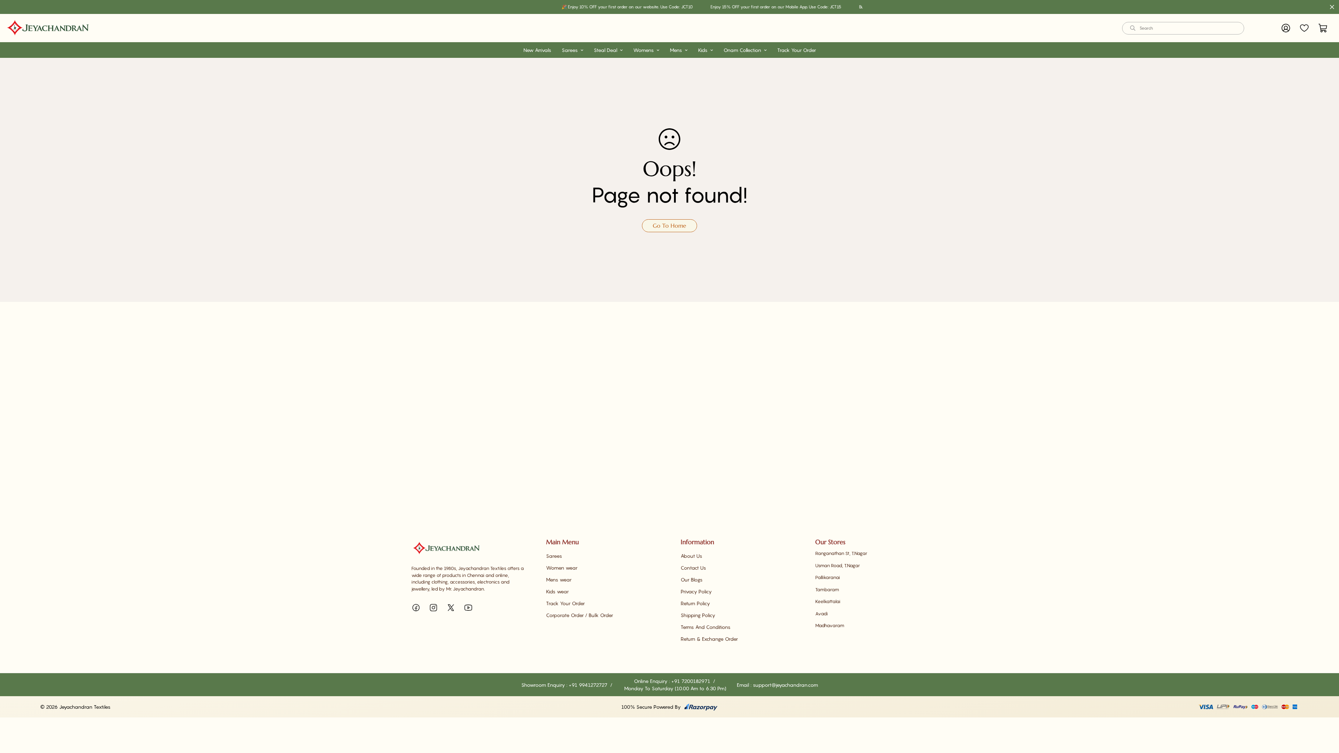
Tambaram (827, 589)
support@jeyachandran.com (785, 685)
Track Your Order (796, 50)
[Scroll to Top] (1325, 715)
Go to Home (669, 225)
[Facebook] (416, 607)
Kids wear (557, 591)
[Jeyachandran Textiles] (48, 28)
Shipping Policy (698, 615)
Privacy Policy (696, 591)
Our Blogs (692, 580)
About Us (691, 556)
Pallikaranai (827, 577)
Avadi (821, 613)
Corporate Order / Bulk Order (579, 615)
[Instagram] (433, 607)
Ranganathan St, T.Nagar (841, 553)
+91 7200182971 (691, 681)
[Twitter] (450, 607)
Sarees (570, 50)
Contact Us (693, 568)
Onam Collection (742, 50)
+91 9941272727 (589, 685)
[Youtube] (468, 607)
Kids (703, 50)
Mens (676, 50)
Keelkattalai (827, 601)
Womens (643, 50)
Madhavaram (829, 625)
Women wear (561, 568)
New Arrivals (537, 50)
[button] (1323, 28)
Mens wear (559, 580)
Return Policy (695, 603)
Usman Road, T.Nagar (837, 565)
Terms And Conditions (706, 627)
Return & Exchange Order (709, 639)
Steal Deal (605, 50)
